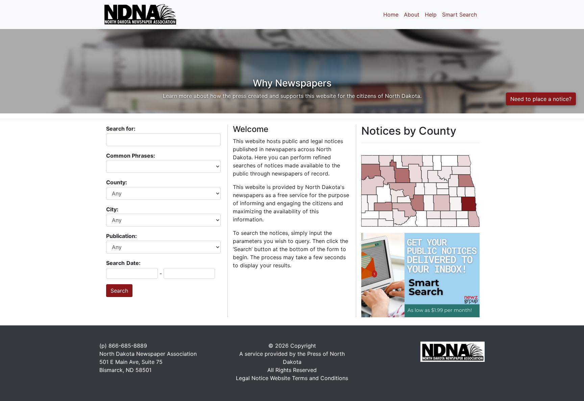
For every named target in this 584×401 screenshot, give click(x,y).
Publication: (122, 236)
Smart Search (459, 14)
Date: (133, 263)
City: (113, 209)
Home (390, 14)
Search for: (121, 128)
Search (115, 263)
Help (431, 14)
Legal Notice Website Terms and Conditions (292, 378)
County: (117, 182)
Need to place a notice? (540, 99)
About (411, 14)
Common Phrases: (131, 155)
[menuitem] (386, 222)
